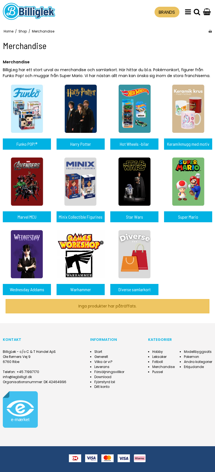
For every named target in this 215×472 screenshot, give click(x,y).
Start (98, 352)
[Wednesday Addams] (27, 254)
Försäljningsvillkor (109, 372)
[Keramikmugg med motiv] (188, 109)
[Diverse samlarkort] (134, 254)
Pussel (157, 372)
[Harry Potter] (81, 109)
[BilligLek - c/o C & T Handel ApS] (29, 11)
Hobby (157, 352)
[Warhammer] (81, 254)
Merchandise (163, 367)
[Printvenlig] (210, 31)
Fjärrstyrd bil (104, 382)
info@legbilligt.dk (17, 377)
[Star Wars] (134, 182)
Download (102, 377)
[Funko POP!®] (27, 109)
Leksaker (159, 357)
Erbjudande (194, 367)
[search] (197, 12)
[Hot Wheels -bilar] (134, 109)
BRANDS (167, 12)
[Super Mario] (188, 182)
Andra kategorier (198, 362)
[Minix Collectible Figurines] (81, 182)
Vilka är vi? (103, 362)
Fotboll (157, 362)
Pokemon (191, 357)
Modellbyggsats (198, 352)
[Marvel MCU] (27, 182)
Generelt (101, 357)
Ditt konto (101, 387)
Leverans (101, 367)
